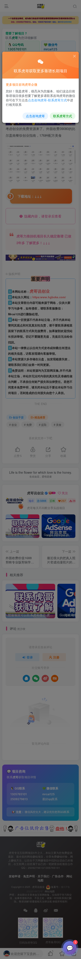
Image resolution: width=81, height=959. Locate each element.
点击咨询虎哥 (35, 116)
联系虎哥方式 (62, 116)
